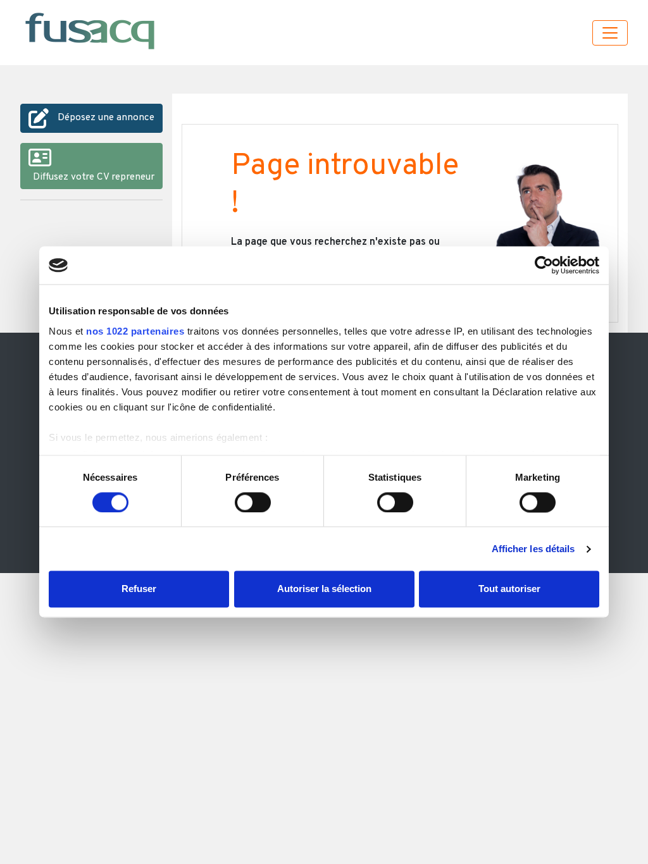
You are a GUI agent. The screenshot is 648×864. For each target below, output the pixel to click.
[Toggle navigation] (610, 33)
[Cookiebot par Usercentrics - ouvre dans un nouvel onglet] (544, 265)
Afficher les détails (533, 548)
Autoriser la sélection (324, 589)
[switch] (253, 502)
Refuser (139, 589)
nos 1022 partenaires (135, 331)
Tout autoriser (509, 589)
